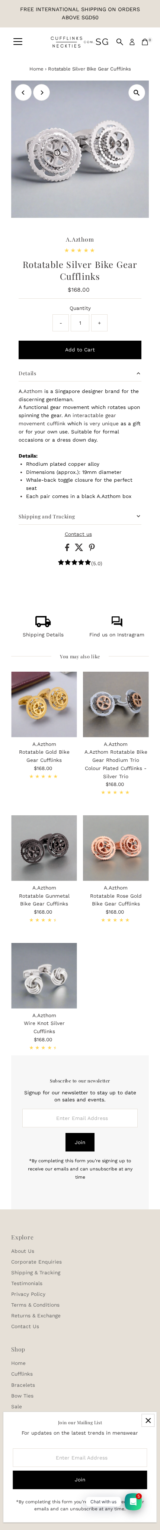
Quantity (80, 308)
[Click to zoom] (136, 92)
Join (80, 1142)
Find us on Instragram (116, 635)
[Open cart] (145, 42)
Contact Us (25, 1326)
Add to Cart (80, 350)
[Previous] (23, 92)
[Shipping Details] (43, 625)
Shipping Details (43, 635)
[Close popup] (147, 1420)
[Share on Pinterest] (92, 549)
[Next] (41, 92)
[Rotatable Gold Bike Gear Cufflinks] (44, 704)
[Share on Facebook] (68, 549)
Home (36, 69)
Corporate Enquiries (36, 1262)
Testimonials (26, 1283)
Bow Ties (22, 1396)
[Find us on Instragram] (116, 625)
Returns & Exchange (36, 1315)
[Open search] (119, 42)
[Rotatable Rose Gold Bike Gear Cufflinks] (116, 848)
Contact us (78, 534)
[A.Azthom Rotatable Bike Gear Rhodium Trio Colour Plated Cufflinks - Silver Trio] (116, 704)
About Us (22, 1251)
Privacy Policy (28, 1294)
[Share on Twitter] (80, 549)
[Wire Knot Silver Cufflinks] (44, 976)
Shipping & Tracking (35, 1272)
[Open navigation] (18, 42)
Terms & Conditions (35, 1305)
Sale (16, 1406)
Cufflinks (22, 1374)
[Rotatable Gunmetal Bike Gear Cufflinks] (44, 848)
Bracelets (23, 1385)
